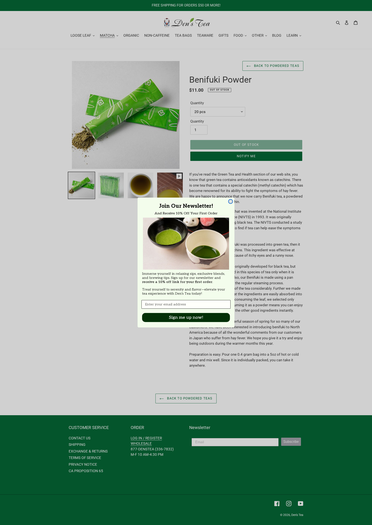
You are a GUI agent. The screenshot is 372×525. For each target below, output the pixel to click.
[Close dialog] (230, 201)
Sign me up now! (186, 317)
